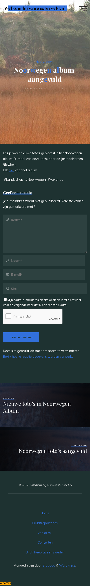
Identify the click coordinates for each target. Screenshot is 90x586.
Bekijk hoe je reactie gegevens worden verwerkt (38, 357)
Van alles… (45, 533)
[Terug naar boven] (73, 569)
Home (45, 513)
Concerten (45, 542)
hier (11, 170)
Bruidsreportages (45, 523)
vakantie (56, 179)
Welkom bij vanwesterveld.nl (35, 8)
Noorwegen (44, 62)
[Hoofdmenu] (83, 8)
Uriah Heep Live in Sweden (45, 552)
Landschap (14, 179)
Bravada (48, 565)
